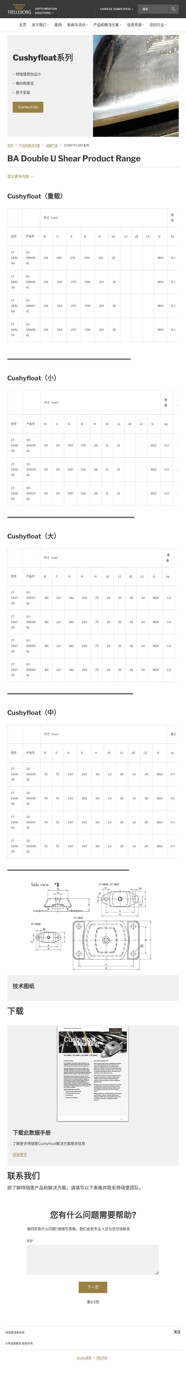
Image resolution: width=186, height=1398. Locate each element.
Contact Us (28, 107)
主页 (10, 145)
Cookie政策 (84, 1358)
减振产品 (52, 145)
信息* (30, 1241)
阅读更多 (20, 1154)
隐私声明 (101, 1358)
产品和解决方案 (29, 145)
